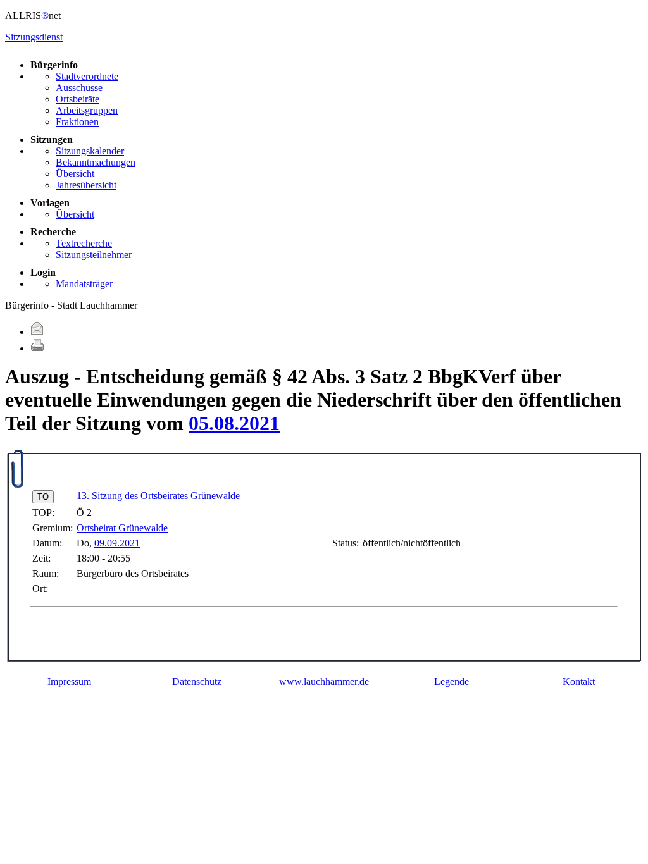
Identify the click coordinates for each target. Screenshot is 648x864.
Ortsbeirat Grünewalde (122, 527)
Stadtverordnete (87, 76)
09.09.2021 (117, 543)
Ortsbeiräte (77, 99)
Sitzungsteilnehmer (94, 254)
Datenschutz (196, 681)
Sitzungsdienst (34, 37)
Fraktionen (77, 121)
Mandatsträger (84, 283)
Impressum (69, 681)
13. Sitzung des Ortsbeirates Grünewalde (158, 495)
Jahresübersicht (86, 185)
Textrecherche (84, 243)
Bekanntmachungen (95, 162)
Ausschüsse (79, 87)
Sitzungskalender (90, 150)
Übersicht (75, 173)
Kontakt (579, 681)
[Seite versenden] (37, 331)
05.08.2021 (234, 423)
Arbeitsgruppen (87, 110)
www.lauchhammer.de (324, 681)
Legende (451, 681)
